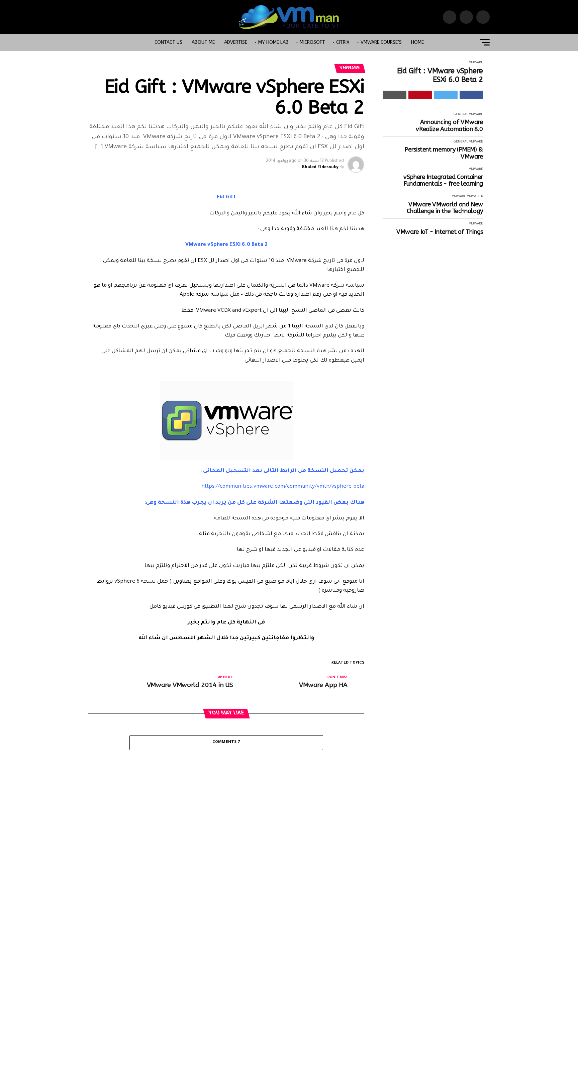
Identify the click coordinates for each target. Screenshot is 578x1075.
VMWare (476, 63)
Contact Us (168, 42)
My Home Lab (273, 42)
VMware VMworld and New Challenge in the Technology (445, 208)
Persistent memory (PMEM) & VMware (443, 153)
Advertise (235, 42)
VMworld (475, 196)
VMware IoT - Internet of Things (439, 231)
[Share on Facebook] (471, 95)
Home (417, 42)
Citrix (343, 42)
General (461, 114)
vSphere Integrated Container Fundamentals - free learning (443, 180)
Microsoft (312, 42)
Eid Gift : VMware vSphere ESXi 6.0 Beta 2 (440, 75)
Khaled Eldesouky (320, 167)
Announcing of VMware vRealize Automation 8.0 (449, 125)
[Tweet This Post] (446, 95)
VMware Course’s (381, 42)
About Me (203, 42)
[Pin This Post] (420, 95)
